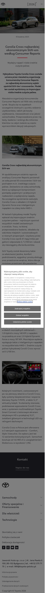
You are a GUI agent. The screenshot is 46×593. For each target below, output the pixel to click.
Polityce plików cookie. (24, 302)
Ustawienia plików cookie (22, 322)
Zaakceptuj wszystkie (22, 308)
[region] (22, 296)
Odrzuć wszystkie (22, 315)
